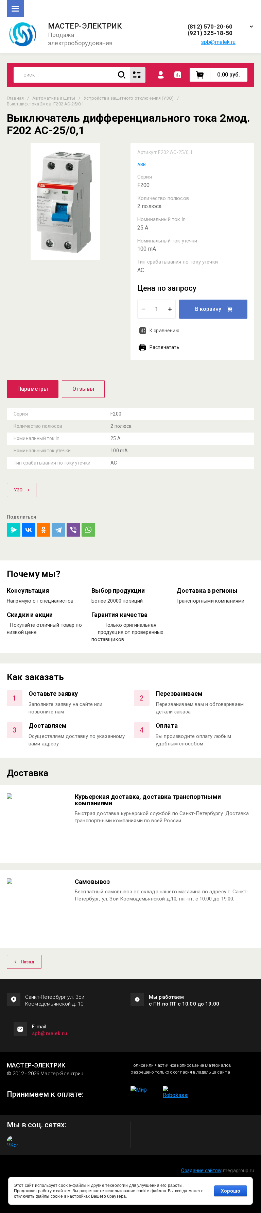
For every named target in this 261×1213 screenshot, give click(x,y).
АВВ (141, 164)
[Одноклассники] (43, 530)
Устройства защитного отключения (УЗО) (129, 98)
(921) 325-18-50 (210, 33)
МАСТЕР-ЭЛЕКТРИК (85, 26)
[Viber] (73, 530)
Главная (15, 98)
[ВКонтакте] (28, 530)
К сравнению (164, 330)
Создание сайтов (201, 1170)
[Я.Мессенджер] (13, 530)
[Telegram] (58, 530)
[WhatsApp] (88, 530)
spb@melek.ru (218, 42)
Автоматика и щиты (53, 98)
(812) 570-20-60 (210, 26)
